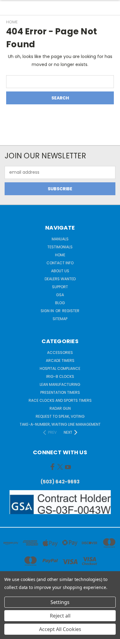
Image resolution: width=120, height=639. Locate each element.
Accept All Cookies (60, 629)
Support (60, 286)
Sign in (48, 310)
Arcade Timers (60, 360)
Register (70, 310)
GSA (60, 294)
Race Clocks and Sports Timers (60, 400)
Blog (60, 302)
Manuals (60, 239)
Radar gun (60, 408)
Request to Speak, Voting (60, 416)
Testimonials (60, 247)
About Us (60, 270)
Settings (60, 602)
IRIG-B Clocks (60, 376)
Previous (9, 632)
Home (60, 255)
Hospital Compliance (60, 368)
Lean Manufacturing (60, 384)
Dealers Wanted (60, 278)
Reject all (60, 615)
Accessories (60, 352)
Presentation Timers (60, 392)
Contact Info (60, 262)
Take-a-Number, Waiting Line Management (60, 424)
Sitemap (60, 318)
